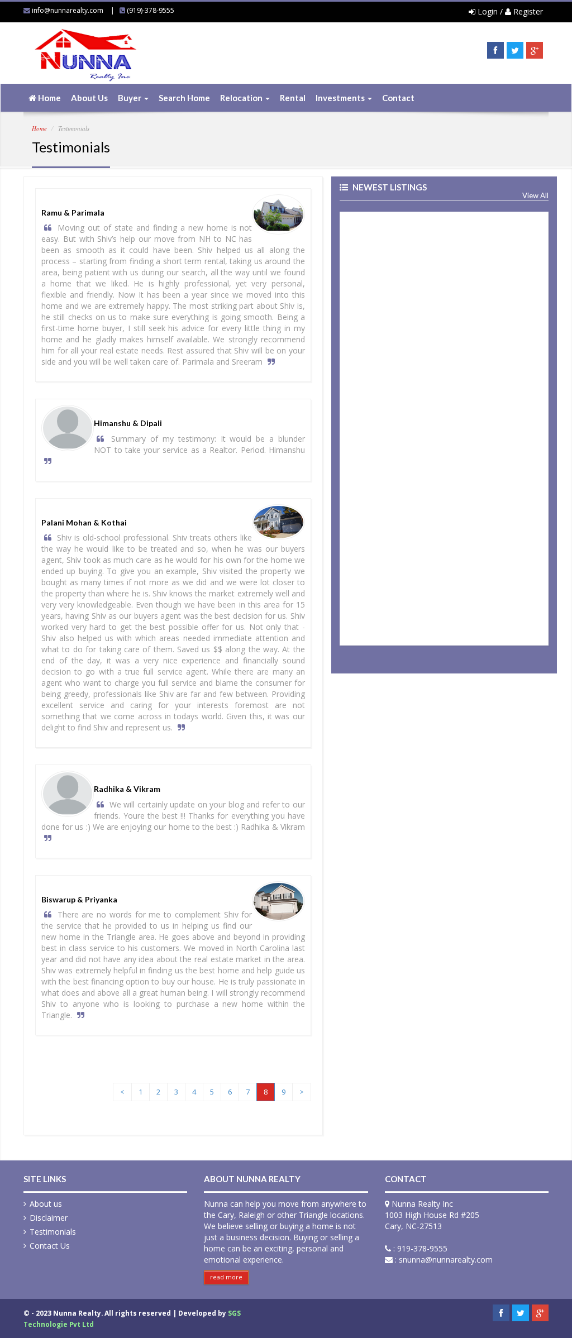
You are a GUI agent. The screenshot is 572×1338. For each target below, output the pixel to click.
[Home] (85, 65)
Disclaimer (49, 1217)
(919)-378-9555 (150, 10)
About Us (89, 98)
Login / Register (509, 11)
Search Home (184, 98)
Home (48, 98)
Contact (398, 98)
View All (535, 195)
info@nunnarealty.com (67, 10)
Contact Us (50, 1245)
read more (226, 1277)
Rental (293, 98)
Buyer (130, 98)
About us (46, 1203)
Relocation (242, 98)
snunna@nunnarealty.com (446, 1259)
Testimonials (53, 1231)
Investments (341, 98)
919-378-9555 (422, 1248)
